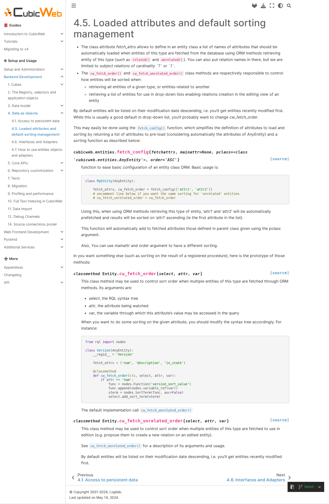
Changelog (12, 275)
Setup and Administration (24, 69)
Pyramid (10, 239)
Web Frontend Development (26, 232)
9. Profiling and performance (30, 194)
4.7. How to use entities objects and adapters (37, 152)
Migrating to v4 (16, 49)
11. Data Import (20, 209)
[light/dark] (280, 5)
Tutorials (11, 41)
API (6, 282)
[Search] (289, 5)
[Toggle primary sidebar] (74, 5)
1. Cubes (14, 84)
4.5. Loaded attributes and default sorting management (35, 131)
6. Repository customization (30, 170)
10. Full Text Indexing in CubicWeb (35, 201)
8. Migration (17, 186)
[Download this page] (263, 5)
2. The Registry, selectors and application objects (32, 95)
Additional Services (19, 247)
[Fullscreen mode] (272, 5)
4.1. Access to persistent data (35, 121)
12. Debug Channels (24, 216)
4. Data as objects (23, 113)
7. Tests (14, 178)
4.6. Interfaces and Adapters (35, 142)
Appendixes (13, 267)
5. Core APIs (18, 163)
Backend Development (23, 77)
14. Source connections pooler (32, 224)
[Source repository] (254, 5)
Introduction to (24, 34)
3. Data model (19, 106)
